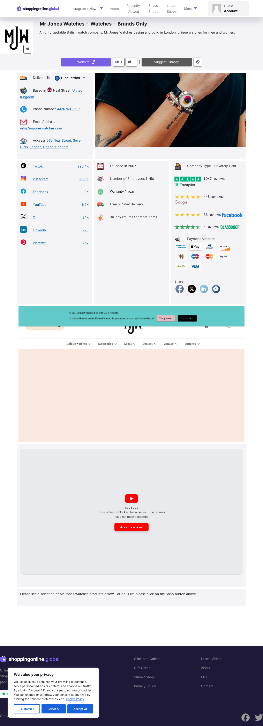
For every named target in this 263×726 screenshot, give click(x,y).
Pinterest (40, 243)
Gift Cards (142, 668)
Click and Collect (147, 659)
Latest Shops (171, 8)
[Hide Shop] (198, 62)
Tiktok (38, 166)
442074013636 (69, 109)
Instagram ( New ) (85, 9)
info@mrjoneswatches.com (41, 128)
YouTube (39, 204)
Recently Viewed (133, 8)
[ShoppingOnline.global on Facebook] (259, 718)
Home (114, 9)
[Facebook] (180, 292)
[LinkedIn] (204, 292)
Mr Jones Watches (62, 24)
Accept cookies (131, 527)
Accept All (80, 709)
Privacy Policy (145, 686)
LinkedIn (39, 230)
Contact (207, 686)
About (205, 668)
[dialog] (53, 693)
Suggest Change (167, 62)
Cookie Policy (75, 699)
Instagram (40, 179)
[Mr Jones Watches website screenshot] (131, 374)
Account (231, 11)
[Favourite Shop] (27, 49)
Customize (27, 709)
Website (84, 62)
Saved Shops (153, 8)
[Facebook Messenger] (216, 292)
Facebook (40, 192)
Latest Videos (211, 659)
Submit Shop (144, 677)
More (188, 9)
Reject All (53, 709)
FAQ (204, 677)
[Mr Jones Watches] (16, 37)
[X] (192, 292)
